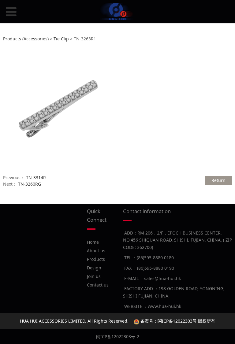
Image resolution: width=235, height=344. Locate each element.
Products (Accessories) (26, 39)
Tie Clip (61, 39)
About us (96, 250)
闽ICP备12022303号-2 (117, 336)
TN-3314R (36, 177)
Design (94, 268)
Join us (94, 276)
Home (93, 242)
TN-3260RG (29, 184)
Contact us (98, 285)
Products (96, 259)
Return (218, 180)
